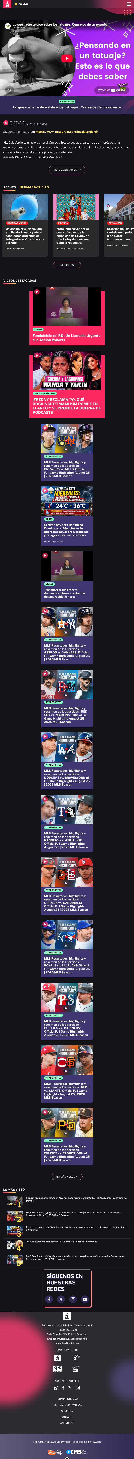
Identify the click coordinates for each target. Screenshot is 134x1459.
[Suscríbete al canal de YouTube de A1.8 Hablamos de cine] (76, 1358)
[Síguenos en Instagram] (78, 1388)
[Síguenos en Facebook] (63, 1388)
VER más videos (68, 1176)
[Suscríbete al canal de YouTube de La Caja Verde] (76, 1369)
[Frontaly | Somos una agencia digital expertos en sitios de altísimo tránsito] (55, 1453)
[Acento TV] (7, 4)
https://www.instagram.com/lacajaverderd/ (66, 131)
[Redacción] (5, 124)
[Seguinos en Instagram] (73, 1299)
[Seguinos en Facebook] (49, 1299)
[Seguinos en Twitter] (61, 1299)
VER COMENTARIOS (68, 169)
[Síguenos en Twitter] (70, 1388)
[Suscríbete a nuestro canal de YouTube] (85, 1299)
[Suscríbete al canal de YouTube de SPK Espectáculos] (57, 1369)
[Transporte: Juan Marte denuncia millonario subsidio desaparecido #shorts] (67, 576)
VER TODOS (67, 265)
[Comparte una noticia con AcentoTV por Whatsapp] (56, 1388)
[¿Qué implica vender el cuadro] (76, 223)
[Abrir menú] (129, 4)
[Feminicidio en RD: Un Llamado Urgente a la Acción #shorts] (67, 316)
